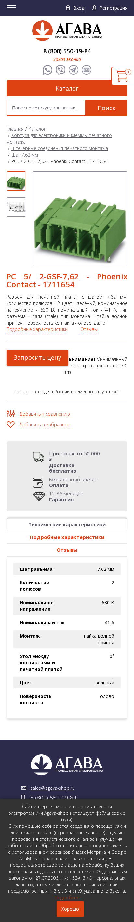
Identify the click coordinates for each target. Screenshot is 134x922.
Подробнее (67, 897)
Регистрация (113, 8)
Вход (78, 8)
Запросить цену (37, 357)
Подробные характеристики (37, 329)
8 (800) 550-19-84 (67, 51)
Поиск (106, 108)
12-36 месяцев (66, 496)
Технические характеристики (67, 524)
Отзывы (89, 329)
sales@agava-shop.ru (52, 788)
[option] (16, 181)
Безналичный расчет (73, 482)
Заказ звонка (67, 59)
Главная (15, 129)
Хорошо (70, 909)
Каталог (67, 88)
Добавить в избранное (45, 424)
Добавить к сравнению (45, 414)
